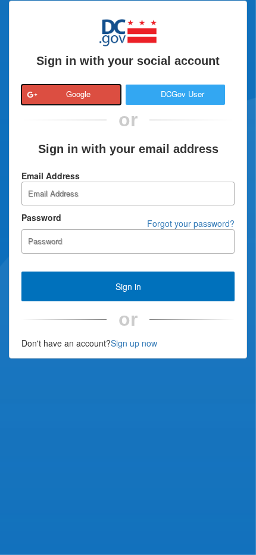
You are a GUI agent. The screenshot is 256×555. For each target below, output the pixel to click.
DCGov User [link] (182, 93)
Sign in (128, 286)
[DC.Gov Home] (128, 31)
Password (41, 217)
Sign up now (134, 343)
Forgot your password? (191, 223)
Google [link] (78, 93)
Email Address (50, 176)
